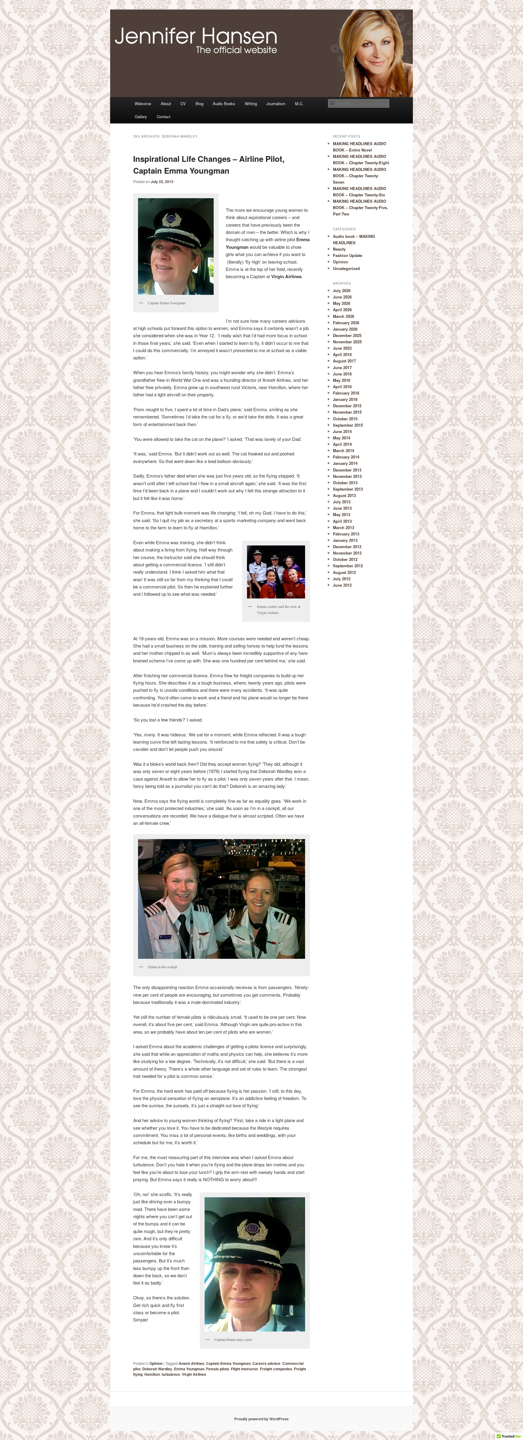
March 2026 (343, 316)
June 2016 (342, 374)
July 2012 (341, 579)
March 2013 (343, 527)
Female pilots (217, 1369)
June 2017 (342, 367)
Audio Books (224, 103)
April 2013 (342, 521)
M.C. (299, 103)
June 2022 (342, 348)
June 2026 (342, 297)
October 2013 (345, 482)
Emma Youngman (189, 1369)
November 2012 (347, 553)
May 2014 (341, 438)
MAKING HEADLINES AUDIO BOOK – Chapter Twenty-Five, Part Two (360, 207)
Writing (251, 103)
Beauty (339, 249)
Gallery (141, 116)
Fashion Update (347, 255)
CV (183, 103)
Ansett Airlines (191, 1363)
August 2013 (344, 495)
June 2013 (342, 508)
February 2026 (346, 322)
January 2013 (345, 540)
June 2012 (342, 585)
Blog (199, 103)
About (166, 103)
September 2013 (348, 489)
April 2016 (342, 386)
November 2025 (347, 342)
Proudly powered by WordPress (261, 1419)
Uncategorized (346, 268)
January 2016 (345, 399)
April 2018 (342, 354)
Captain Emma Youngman (228, 1363)
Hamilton (152, 1374)
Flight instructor (244, 1369)
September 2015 (348, 425)
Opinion (156, 1363)
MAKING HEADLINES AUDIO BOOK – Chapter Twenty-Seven (359, 175)
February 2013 (346, 534)
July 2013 (341, 502)
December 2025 (347, 335)
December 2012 (347, 546)
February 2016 (346, 393)
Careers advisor (266, 1363)
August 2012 (344, 572)
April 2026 (342, 309)
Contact (163, 116)
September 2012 (348, 565)
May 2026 (341, 303)
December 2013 (347, 470)
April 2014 (342, 444)
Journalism (275, 103)
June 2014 (342, 431)
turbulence (171, 1374)
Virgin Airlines (194, 1374)
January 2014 (345, 463)
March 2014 (343, 450)
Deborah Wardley (157, 1369)
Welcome (143, 103)
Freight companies (276, 1369)
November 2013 (347, 476)
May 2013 (341, 514)
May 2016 (341, 380)
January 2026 (345, 329)
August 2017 (344, 361)
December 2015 (347, 405)
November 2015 (347, 412)
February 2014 (346, 457)
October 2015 (345, 419)
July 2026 (341, 290)
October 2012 (345, 559)
